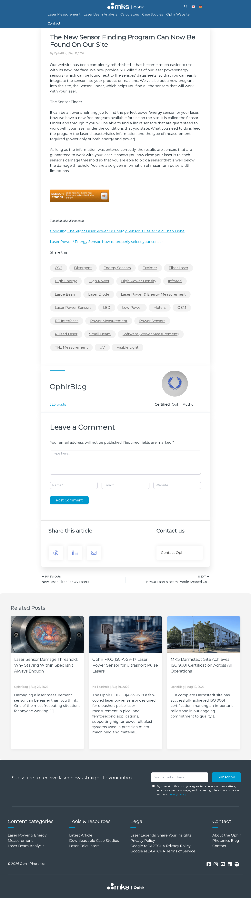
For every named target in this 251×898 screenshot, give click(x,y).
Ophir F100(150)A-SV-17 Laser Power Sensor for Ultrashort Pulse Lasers (125, 665)
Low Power (132, 307)
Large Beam (65, 294)
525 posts (58, 404)
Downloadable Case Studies (94, 840)
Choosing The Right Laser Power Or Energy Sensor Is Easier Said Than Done (117, 231)
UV (102, 347)
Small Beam (100, 334)
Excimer (150, 268)
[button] (186, 6)
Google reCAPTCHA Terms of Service (162, 851)
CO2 (58, 268)
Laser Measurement (64, 14)
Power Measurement (108, 321)
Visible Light (127, 347)
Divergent (83, 268)
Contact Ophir (173, 553)
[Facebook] (56, 553)
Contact (54, 23)
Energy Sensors (117, 268)
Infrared (175, 281)
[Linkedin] (229, 864)
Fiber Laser (178, 268)
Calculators (129, 14)
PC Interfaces (66, 321)
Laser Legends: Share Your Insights (160, 835)
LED (106, 307)
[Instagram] (215, 864)
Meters (160, 307)
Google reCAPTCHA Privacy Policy (160, 846)
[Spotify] (237, 864)
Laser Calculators (84, 846)
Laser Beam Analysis (100, 14)
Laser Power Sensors (73, 307)
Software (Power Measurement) (151, 334)
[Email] (94, 553)
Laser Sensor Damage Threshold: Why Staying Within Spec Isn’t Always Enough (46, 665)
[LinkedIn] (75, 553)
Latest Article (80, 835)
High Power (99, 281)
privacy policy (177, 794)
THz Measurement (71, 347)
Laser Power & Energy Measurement (153, 294)
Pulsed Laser (66, 334)
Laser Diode (98, 294)
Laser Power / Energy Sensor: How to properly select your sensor (106, 242)
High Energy (66, 281)
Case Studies (152, 14)
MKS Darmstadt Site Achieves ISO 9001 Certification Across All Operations (201, 665)
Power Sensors (152, 321)
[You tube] (222, 864)
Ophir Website (178, 14)
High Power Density (138, 281)
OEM (181, 307)
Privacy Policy (142, 840)
